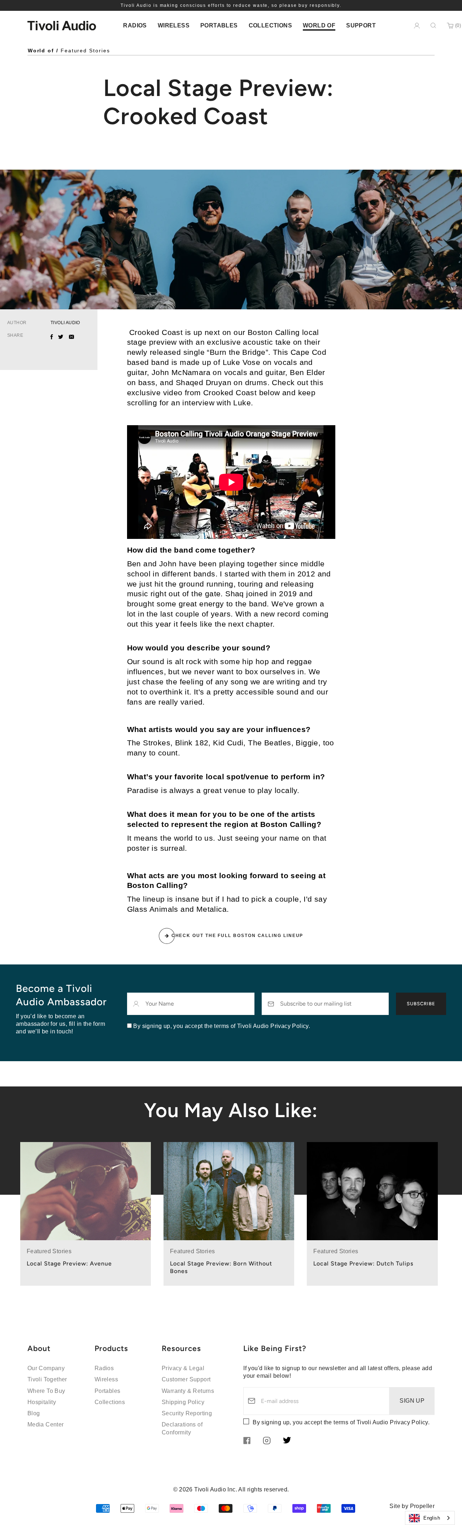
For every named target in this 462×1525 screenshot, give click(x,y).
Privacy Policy (409, 1422)
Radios (104, 1368)
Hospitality (41, 1402)
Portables (108, 1391)
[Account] (417, 26)
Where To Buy (46, 1391)
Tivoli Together (47, 1379)
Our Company (46, 1368)
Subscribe (421, 1003)
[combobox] (430, 1518)
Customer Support (186, 1379)
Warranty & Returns (188, 1391)
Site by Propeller (412, 1506)
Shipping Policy (183, 1402)
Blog (33, 1413)
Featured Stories (85, 50)
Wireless (106, 1379)
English (431, 1518)
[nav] (135, 25)
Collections (110, 1402)
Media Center (45, 1424)
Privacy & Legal (183, 1368)
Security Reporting (187, 1413)
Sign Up (412, 1401)
